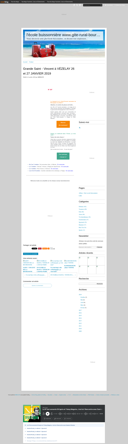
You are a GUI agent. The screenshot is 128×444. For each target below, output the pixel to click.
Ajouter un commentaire (37, 285)
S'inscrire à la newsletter (30, 254)
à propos (68, 418)
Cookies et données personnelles (102, 394)
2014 (80, 318)
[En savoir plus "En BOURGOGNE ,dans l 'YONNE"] (92, 269)
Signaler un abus (62, 394)
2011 (80, 326)
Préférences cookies (115, 394)
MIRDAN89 (17, 394)
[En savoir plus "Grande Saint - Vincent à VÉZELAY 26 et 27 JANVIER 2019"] (100, 261)
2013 (80, 321)
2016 (80, 313)
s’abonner (48, 418)
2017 (80, 310)
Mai (82, 300)
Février (82, 307)
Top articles (50, 394)
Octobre (83, 297)
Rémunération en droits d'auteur (79, 394)
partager (58, 418)
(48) (82, 214)
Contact (31, 62)
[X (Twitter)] (77, 5)
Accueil (25, 62)
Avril (82, 302)
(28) (85, 217)
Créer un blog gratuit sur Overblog (39, 394)
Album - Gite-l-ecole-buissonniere (88, 193)
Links (80, 196)
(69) (83, 209)
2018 (80, 294)
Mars (82, 305)
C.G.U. (69, 394)
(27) (83, 219)
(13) (82, 230)
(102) (82, 206)
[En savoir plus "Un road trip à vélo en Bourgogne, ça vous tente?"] (83, 269)
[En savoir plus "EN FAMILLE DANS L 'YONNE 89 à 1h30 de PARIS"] (92, 261)
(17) (82, 225)
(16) (82, 227)
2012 (80, 323)
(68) (81, 212)
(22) (83, 222)
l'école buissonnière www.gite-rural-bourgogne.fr (64, 35)
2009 (80, 331)
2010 (80, 328)
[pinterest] (80, 5)
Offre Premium (91, 394)
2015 (80, 315)
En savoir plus (61, 164)
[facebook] (74, 5)
